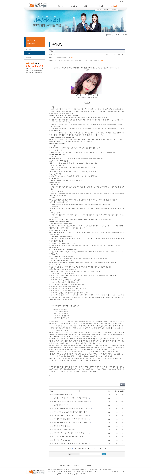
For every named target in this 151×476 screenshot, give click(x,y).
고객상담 (29, 53)
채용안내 (28, 57)
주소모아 (72, 371)
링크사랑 (93, 369)
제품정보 (69, 465)
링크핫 (88, 369)
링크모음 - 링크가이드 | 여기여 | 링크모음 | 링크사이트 (80, 367)
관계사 (82, 465)
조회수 (122, 391)
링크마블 (56, 367)
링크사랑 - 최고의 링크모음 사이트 (112, 367)
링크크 (51, 367)
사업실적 (76, 465)
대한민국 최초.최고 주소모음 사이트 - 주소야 (72, 369)
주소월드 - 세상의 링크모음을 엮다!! (86, 371)
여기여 (62, 367)
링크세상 (56, 369)
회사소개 (62, 465)
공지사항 (28, 49)
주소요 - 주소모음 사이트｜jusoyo (106, 369)
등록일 (117, 391)
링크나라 (99, 367)
